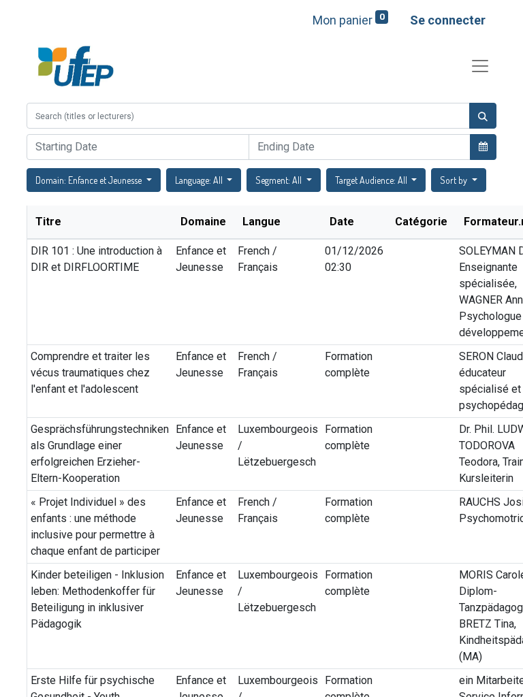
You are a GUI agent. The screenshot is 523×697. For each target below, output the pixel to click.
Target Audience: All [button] (372, 180)
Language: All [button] (200, 180)
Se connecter (448, 20)
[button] (483, 146)
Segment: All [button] (279, 180)
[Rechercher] (482, 116)
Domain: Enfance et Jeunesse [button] (89, 180)
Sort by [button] (454, 180)
